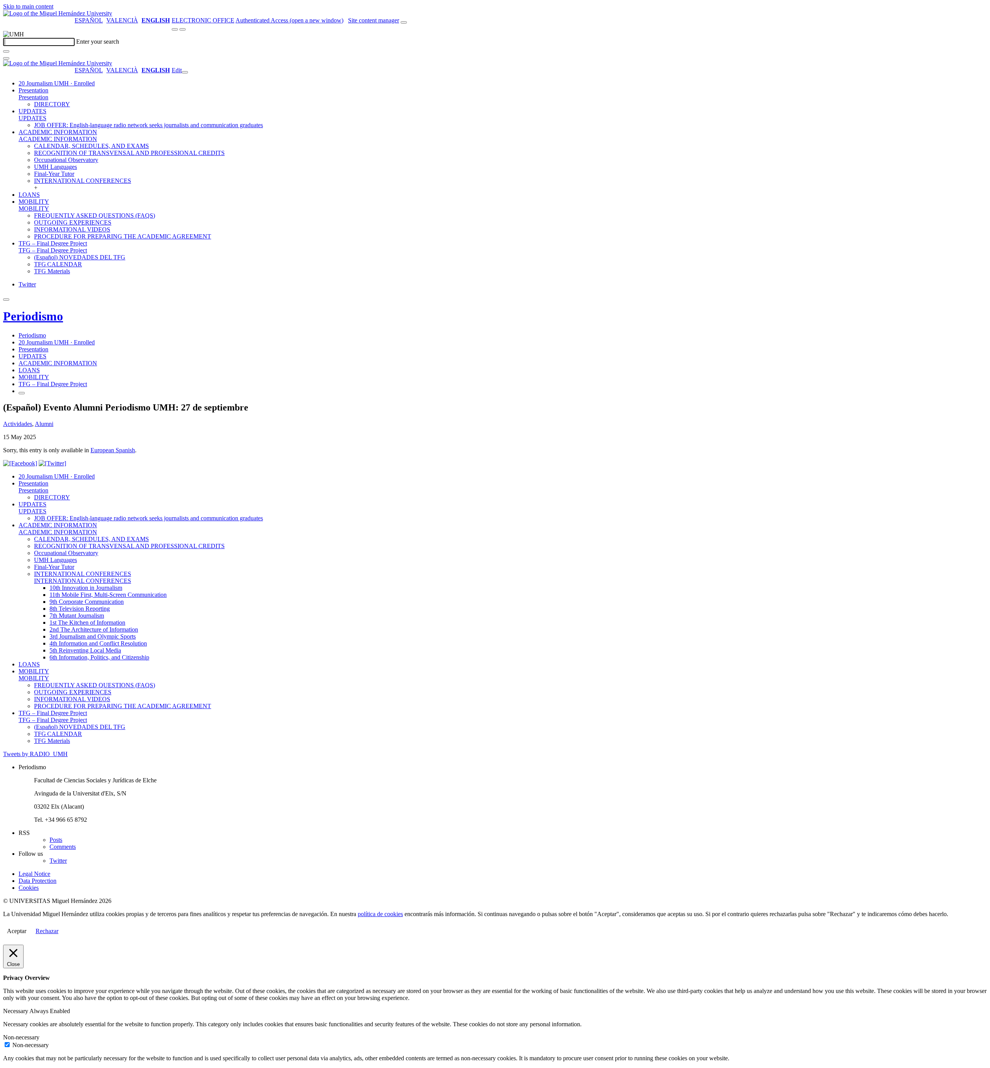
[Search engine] (404, 22)
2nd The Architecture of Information (94, 629)
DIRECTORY (52, 104)
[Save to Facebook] (20, 463)
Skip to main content (28, 6)
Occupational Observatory (66, 160)
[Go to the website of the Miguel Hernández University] (57, 13)
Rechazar (47, 931)
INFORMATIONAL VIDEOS (72, 229)
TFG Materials (52, 271)
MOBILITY (34, 201)
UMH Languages (55, 167)
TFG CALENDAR (58, 264)
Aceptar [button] (16, 931)
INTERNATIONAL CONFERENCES (82, 180)
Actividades (17, 424)
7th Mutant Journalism (77, 615)
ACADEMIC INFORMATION (58, 132)
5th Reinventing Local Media (85, 650)
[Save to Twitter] (52, 463)
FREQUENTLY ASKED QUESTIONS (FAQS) (94, 215)
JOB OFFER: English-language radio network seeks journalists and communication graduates (148, 125)
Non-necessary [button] (21, 1037)
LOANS (29, 194)
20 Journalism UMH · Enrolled (57, 83)
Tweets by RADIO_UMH (35, 754)
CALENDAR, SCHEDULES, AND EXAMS (91, 146)
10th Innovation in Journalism (86, 587)
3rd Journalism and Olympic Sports (93, 636)
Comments (63, 846)
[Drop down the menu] (182, 29)
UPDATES (32, 111)
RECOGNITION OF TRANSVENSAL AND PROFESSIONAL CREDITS (129, 153)
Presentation (33, 90)
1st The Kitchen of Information (87, 622)
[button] (33, 97)
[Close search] (6, 58)
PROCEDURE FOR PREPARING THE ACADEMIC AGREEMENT (122, 236)
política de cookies (380, 914)
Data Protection (37, 880)
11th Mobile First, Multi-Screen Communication (108, 594)
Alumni (44, 424)
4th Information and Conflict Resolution (98, 643)
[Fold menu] (185, 72)
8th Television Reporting (80, 608)
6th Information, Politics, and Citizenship (99, 657)
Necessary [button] (16, 1011)
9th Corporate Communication (87, 601)
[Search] (6, 51)
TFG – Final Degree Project (53, 243)
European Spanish (112, 450)
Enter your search (97, 41)
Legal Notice (34, 873)
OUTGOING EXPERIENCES (72, 222)
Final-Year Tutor (54, 173)
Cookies (29, 887)
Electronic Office (203, 20)
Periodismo (33, 316)
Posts (56, 839)
